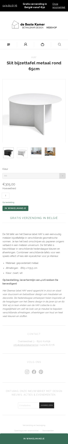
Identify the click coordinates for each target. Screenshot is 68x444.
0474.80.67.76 (9, 5)
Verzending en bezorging (34, 425)
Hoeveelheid (9, 188)
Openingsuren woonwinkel (26, 430)
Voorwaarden (48, 430)
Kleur (5, 169)
